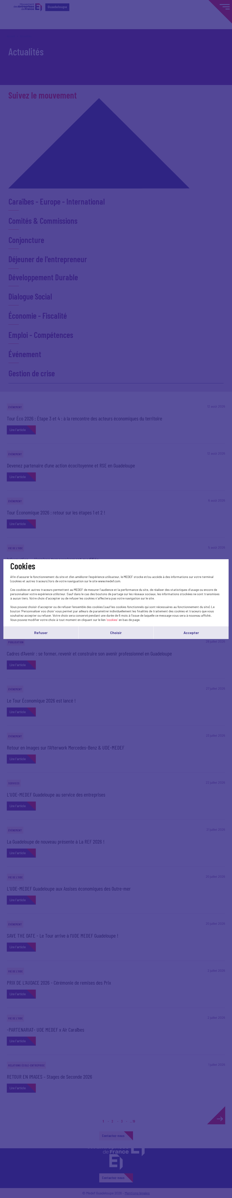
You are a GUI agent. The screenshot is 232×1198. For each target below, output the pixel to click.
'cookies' (112, 620)
